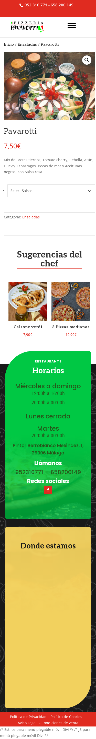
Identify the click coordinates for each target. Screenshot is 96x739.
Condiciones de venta (59, 722)
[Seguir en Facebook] (48, 490)
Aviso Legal (27, 722)
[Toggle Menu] (72, 25)
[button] (86, 60)
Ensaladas (27, 44)
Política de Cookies (66, 716)
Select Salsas (21, 190)
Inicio (9, 44)
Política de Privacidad (28, 716)
